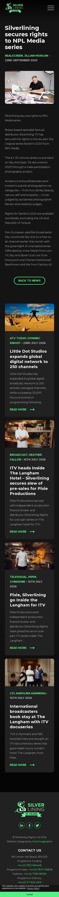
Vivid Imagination (42, 841)
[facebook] (29, 825)
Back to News (29, 280)
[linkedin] (22, 825)
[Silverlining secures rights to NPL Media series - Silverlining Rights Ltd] (14, 7)
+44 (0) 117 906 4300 (30, 882)
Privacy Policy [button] (33, 888)
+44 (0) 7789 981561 (35, 873)
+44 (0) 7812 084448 (29, 865)
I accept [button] (29, 894)
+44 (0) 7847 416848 (40, 869)
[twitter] (37, 825)
